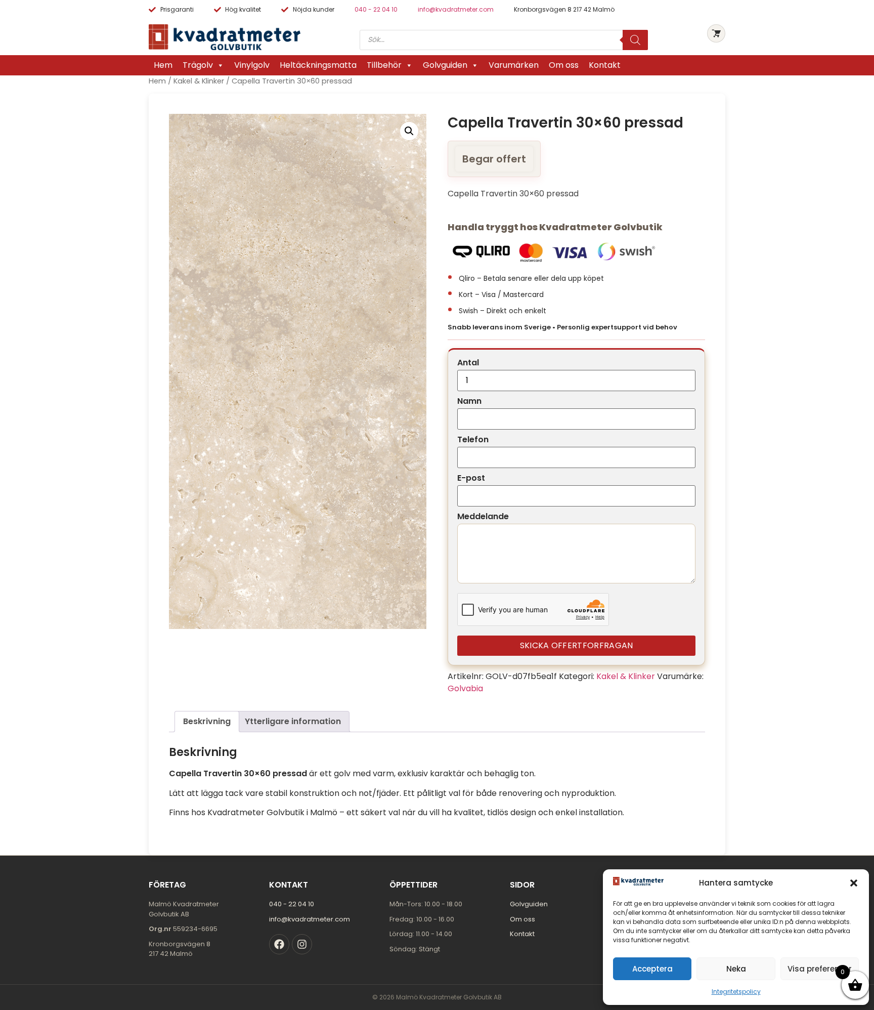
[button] (854, 883)
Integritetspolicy (736, 991)
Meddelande (483, 517)
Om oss (564, 65)
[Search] (635, 40)
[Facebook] (279, 944)
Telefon (473, 440)
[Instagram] (302, 944)
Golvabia (465, 688)
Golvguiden (445, 65)
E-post (471, 478)
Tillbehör (384, 65)
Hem (163, 65)
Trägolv (198, 65)
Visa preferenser (820, 968)
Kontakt (605, 65)
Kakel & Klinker (198, 81)
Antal (468, 363)
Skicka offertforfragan (576, 645)
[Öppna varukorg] (716, 33)
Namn (469, 401)
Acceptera (652, 968)
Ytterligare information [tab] (293, 721)
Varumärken (514, 65)
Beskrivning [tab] (207, 721)
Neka (736, 968)
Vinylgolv (252, 65)
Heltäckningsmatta (318, 65)
